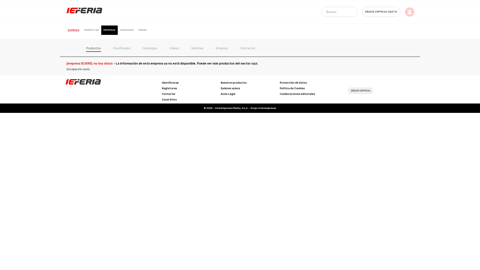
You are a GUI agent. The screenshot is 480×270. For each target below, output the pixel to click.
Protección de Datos (293, 83)
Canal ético (169, 99)
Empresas (110, 30)
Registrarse (169, 88)
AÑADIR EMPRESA (360, 90)
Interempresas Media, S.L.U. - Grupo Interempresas (245, 108)
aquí (254, 63)
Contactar (169, 94)
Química (73, 30)
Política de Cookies (292, 88)
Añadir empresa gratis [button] (381, 11)
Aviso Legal (228, 94)
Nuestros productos (234, 83)
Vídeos (142, 30)
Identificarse (170, 83)
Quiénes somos (230, 88)
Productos (91, 30)
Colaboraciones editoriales (297, 94)
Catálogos (127, 30)
